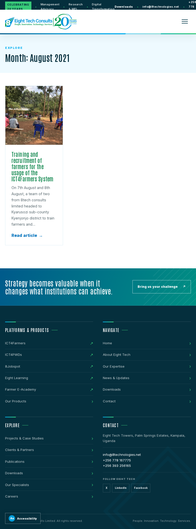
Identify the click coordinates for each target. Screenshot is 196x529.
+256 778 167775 (117, 460)
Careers (11, 496)
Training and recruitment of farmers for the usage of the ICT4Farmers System (32, 166)
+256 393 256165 (117, 466)
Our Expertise (114, 366)
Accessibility (23, 518)
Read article (27, 235)
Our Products (15, 401)
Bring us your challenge (162, 287)
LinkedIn (121, 488)
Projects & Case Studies (24, 438)
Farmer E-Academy (20, 389)
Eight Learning (16, 378)
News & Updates (116, 378)
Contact (109, 401)
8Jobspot (12, 366)
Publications (14, 461)
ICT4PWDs (13, 354)
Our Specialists (17, 485)
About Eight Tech (116, 354)
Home (107, 343)
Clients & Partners (19, 450)
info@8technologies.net (160, 6)
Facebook (141, 488)
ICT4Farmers (15, 343)
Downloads (124, 6)
